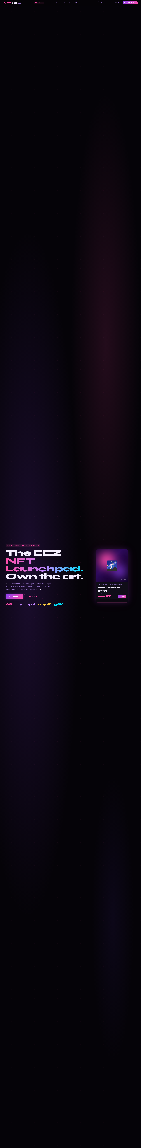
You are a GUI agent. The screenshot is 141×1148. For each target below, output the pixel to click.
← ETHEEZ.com (103, 2)
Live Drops (38, 3)
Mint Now (122, 596)
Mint (57, 3)
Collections (49, 3)
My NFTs (75, 3)
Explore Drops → (14, 596)
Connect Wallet (115, 3)
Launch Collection (130, 3)
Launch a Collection (34, 596)
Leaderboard (66, 3)
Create (82, 3)
